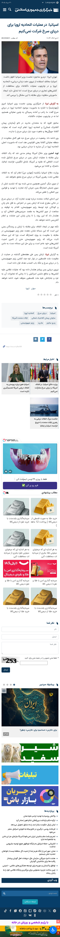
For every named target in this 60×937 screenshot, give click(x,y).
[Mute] (10, 471)
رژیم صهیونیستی (27, 323)
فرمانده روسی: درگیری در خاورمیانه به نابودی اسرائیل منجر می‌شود (31, 830)
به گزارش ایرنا (51, 104)
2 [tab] (11, 685)
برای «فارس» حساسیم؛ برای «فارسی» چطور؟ (38, 730)
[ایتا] (25, 911)
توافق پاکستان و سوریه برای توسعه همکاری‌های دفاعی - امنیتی (28, 865)
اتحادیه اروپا (29, 313)
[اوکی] (35, 915)
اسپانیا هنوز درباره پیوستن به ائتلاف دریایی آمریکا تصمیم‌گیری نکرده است (16, 388)
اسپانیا (52, 313)
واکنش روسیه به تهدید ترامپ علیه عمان (39, 816)
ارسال (6, 670)
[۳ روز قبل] (30, 707)
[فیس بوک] (10, 911)
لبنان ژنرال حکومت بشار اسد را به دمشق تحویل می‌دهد (33, 825)
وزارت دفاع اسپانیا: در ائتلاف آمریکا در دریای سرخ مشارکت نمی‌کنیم (46, 388)
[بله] (35, 911)
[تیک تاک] (5, 911)
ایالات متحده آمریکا (20, 318)
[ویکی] (30, 915)
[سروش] (20, 911)
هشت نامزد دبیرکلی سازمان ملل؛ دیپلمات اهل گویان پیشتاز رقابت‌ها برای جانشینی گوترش (31, 860)
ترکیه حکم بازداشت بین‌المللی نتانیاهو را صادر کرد (35, 820)
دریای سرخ (42, 313)
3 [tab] (7, 685)
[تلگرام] (54, 911)
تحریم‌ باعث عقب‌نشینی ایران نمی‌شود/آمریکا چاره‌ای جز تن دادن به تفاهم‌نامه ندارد (28, 838)
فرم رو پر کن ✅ (30, 485)
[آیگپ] (30, 911)
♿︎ (53, 930)
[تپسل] (4, 440)
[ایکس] (50, 911)
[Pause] (6, 471)
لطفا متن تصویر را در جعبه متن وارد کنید (41, 658)
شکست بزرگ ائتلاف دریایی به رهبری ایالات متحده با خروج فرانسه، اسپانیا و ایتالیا (46, 422)
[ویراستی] (15, 911)
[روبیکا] (45, 911)
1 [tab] (14, 685)
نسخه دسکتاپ (30, 901)
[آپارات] (40, 911)
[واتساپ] (25, 915)
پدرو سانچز (51, 323)
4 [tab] (4, 685)
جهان (33, 288)
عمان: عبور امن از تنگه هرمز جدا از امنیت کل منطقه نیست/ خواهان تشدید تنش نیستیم (28, 853)
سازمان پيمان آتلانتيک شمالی (43, 318)
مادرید (40, 323)
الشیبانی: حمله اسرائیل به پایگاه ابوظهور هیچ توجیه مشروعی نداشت (30, 845)
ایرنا (33, 10)
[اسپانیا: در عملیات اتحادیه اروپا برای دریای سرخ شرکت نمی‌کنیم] (30, 57)
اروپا (27, 288)
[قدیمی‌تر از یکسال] (44, 372)
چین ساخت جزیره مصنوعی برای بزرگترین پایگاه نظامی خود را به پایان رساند (29, 871)
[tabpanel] (30, 712)
